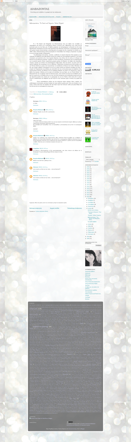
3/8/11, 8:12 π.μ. (49, 109)
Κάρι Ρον (98, 337)
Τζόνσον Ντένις (65, 398)
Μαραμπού (70, 354)
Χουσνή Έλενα (32, 411)
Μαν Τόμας (77, 352)
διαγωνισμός (54, 326)
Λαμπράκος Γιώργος (34, 347)
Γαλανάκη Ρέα (50, 316)
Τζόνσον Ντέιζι (57, 398)
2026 (88, 167)
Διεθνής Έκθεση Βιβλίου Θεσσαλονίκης (92, 326)
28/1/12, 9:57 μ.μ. (44, 148)
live (42, 413)
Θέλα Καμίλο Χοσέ (42, 334)
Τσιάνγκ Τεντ (99, 401)
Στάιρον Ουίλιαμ (41, 394)
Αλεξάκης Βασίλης (45, 307)
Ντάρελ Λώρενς (41, 370)
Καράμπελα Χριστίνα (72, 337)
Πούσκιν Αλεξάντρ (43, 384)
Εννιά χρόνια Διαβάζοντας (94, 130)
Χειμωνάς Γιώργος (38, 410)
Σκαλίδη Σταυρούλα (52, 391)
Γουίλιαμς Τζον (88, 322)
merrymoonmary (73, 428)
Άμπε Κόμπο (92, 307)
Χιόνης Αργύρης (57, 410)
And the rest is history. (93, 210)
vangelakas (36, 148)
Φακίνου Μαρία (77, 403)
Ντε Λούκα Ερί (54, 370)
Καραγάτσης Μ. (63, 337)
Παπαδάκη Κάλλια (72, 378)
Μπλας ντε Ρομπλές (63, 364)
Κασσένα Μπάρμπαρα (96, 338)
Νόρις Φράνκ (97, 368)
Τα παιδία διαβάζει (92, 221)
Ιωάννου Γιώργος (89, 334)
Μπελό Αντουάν (83, 362)
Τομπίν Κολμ (52, 400)
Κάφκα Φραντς (42, 339)
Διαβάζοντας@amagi (40, 327)
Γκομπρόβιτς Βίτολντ (96, 319)
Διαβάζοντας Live (67, 16)
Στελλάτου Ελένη (70, 394)
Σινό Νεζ (46, 391)
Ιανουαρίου (91, 234)
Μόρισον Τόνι (87, 358)
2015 (88, 188)
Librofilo (87, 295)
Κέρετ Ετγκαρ (31, 341)
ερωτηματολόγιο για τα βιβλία (44, 331)
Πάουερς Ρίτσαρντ (46, 378)
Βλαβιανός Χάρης (69, 314)
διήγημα (37, 328)
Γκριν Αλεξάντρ (93, 320)
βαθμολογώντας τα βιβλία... (83, 311)
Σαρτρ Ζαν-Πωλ (91, 388)
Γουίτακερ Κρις (32, 323)
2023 (88, 172)
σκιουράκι (97, 391)
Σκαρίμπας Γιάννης (81, 391)
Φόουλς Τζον (35, 406)
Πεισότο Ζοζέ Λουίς (35, 381)
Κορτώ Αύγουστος (33, 344)
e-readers (93, 411)
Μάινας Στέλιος (41, 351)
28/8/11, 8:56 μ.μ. (43, 118)
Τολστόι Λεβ (31, 400)
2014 (88, 190)
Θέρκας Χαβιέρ (60, 334)
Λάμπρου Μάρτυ (52, 347)
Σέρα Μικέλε (77, 390)
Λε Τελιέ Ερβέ (97, 347)
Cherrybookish (88, 292)
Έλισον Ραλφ (46, 329)
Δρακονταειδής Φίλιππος (52, 328)
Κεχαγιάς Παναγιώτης (59, 341)
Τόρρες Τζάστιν (59, 400)
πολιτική (97, 383)
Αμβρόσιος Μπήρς (85, 307)
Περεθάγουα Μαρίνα (80, 381)
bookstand (74, 411)
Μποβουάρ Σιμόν (72, 364)
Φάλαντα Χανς (85, 403)
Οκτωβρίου (91, 202)
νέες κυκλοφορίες (36, 368)
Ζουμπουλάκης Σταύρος (54, 332)
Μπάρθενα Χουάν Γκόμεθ (48, 361)
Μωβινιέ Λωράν (67, 367)
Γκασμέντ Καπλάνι (39, 319)
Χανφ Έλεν (68, 408)
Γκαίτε (68, 317)
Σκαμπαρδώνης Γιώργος (62, 391)
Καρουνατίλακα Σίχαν (33, 338)
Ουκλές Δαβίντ (69, 375)
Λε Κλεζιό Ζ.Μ (91, 347)
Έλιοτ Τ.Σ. (40, 329)
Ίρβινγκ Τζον (73, 334)
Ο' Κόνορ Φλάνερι (41, 374)
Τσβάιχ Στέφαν (76, 401)
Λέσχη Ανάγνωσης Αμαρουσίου (92, 281)
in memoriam (37, 413)
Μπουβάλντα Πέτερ (47, 365)
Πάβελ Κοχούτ (87, 375)
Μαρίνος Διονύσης (96, 354)
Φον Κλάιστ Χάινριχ (91, 404)
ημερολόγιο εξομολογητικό (88, 332)
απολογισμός (63, 310)
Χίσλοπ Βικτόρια (73, 410)
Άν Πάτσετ (98, 307)
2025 (88, 168)
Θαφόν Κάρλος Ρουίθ (33, 334)
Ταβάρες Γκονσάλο (40, 397)
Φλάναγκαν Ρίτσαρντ (61, 404)
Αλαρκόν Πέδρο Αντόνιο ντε (34, 307)
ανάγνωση (33, 309)
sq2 (50, 413)
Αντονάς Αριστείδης (92, 309)
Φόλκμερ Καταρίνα (82, 404)
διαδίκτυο (80, 326)
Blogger (83, 428)
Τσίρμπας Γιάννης (48, 403)
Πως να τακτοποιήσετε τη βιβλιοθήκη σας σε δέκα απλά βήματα (95, 116)
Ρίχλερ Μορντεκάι (68, 385)
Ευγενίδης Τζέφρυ (55, 331)
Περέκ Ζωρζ (87, 381)
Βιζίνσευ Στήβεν (44, 314)
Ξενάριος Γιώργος (97, 372)
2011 (88, 196)
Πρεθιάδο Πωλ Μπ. (58, 384)
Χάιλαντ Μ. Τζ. (62, 407)
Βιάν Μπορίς (91, 313)
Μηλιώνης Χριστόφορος (58, 357)
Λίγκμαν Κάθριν (97, 348)
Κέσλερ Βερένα (44, 341)
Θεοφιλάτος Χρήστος (51, 334)
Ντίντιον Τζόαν (80, 371)
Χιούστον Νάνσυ (65, 410)
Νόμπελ (81, 368)
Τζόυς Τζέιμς (72, 398)
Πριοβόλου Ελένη (67, 384)
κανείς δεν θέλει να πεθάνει (36, 337)
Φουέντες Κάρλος (74, 406)
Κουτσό (76, 344)
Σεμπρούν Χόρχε (51, 390)
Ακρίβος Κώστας (96, 305)
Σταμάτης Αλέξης (49, 394)
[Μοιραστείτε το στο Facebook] (64, 92)
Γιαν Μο (98, 316)
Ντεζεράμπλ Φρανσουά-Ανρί (64, 370)
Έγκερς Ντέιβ (86, 328)
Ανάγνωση (87, 273)
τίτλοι (86, 398)
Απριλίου (90, 228)
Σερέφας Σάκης (84, 390)
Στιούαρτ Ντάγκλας (44, 395)
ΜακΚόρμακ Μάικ (73, 351)
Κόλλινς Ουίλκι (63, 342)
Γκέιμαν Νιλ (47, 319)
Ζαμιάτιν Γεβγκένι (83, 331)
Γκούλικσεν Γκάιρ (60, 320)
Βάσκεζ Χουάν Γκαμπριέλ (81, 313)
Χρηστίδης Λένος (47, 411)
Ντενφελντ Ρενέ (94, 370)
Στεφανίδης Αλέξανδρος (95, 394)
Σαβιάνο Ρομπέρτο (49, 387)
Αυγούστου (91, 206)
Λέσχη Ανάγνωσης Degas (91, 283)
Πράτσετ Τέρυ (51, 384)
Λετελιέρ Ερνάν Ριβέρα (76, 348)
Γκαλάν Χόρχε (81, 317)
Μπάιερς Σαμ (88, 360)
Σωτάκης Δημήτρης (85, 395)
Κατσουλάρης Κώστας (33, 339)
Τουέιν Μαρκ (66, 400)
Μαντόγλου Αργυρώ (53, 354)
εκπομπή (31, 329)
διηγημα (31, 328)
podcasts (46, 413)
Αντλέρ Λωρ (85, 309)
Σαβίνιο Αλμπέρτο (58, 387)
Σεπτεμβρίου (91, 204)
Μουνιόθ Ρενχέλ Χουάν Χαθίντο (39, 360)
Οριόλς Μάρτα (46, 375)
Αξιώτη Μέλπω (49, 310)
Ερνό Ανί (100, 329)
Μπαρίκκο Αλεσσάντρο (59, 361)
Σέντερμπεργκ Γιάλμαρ (60, 390)
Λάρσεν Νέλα (58, 347)
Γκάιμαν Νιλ (62, 317)
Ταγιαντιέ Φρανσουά (49, 397)
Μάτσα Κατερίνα (99, 355)
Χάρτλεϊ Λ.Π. (95, 408)
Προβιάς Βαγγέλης (75, 384)
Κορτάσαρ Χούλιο (96, 342)
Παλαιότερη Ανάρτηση (74, 208)
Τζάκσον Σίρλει (32, 398)
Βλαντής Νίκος (77, 314)
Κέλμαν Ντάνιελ (84, 339)
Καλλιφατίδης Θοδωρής (82, 335)
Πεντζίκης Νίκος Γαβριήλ (69, 381)
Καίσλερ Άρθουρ (50, 335)
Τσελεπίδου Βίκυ (84, 401)
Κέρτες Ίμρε (38, 341)
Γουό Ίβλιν (60, 323)
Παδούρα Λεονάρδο (96, 375)
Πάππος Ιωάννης (65, 380)
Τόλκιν (99, 398)
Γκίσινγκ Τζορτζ (70, 319)
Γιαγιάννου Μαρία (92, 316)
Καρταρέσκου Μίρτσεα (60, 338)
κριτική (42, 345)
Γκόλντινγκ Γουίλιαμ (87, 319)
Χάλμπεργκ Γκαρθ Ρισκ (77, 407)
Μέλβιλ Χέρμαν (33, 357)
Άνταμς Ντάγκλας (68, 309)
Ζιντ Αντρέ (47, 332)
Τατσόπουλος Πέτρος (88, 397)
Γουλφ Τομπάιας (54, 323)
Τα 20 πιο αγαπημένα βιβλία (95, 92)
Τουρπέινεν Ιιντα (74, 400)
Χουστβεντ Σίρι (40, 411)
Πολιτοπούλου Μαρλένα (33, 384)
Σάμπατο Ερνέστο (53, 388)
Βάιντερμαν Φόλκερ (96, 311)
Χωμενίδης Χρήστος (55, 411)
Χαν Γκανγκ (43, 408)
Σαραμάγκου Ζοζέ (72, 388)
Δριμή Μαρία (61, 328)
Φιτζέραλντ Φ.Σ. (53, 404)
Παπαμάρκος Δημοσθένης (34, 380)
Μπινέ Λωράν (54, 364)
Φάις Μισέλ (70, 403)
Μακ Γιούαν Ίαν (55, 351)
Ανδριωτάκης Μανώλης (58, 309)
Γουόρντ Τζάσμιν (67, 323)
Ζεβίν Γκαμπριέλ (40, 332)
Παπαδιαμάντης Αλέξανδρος (94, 378)
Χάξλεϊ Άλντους (74, 408)
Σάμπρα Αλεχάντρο (63, 388)
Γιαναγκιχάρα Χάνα (33, 317)
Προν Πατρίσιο (83, 384)
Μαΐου (89, 226)
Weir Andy (54, 413)
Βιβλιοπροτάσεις (37, 94)
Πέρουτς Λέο (94, 381)
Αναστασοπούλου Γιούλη (46, 309)
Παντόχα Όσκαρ (37, 378)
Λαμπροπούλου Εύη (43, 347)
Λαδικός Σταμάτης (98, 345)
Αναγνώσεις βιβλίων (90, 271)
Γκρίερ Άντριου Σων (84, 320)
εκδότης (98, 328)
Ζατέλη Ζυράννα (32, 332)
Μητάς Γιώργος (67, 357)
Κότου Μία (41, 344)
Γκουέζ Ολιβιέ (52, 320)
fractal (32, 413)
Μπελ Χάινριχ (75, 362)
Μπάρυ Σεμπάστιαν (88, 361)
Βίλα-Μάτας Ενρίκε (61, 314)
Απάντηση (35, 105)
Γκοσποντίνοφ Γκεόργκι (43, 320)
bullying (88, 411)
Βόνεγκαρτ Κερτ (97, 314)
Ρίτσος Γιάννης (60, 385)
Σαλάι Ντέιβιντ (89, 387)
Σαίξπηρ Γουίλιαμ (74, 387)
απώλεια (77, 310)
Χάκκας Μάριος (69, 407)
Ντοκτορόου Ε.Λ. (96, 371)
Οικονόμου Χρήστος (88, 374)
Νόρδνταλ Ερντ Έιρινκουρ (89, 368)
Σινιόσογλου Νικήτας (39, 391)
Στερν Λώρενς (78, 394)
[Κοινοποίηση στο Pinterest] (66, 92)
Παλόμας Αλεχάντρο (60, 377)
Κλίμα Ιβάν (98, 341)
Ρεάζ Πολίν (36, 385)
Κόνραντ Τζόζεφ (71, 342)
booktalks (81, 411)
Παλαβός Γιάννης (51, 377)
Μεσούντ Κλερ (49, 357)
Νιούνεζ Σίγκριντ (60, 368)
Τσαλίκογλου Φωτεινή (42, 401)
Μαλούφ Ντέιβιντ (59, 352)
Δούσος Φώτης (43, 328)
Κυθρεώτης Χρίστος (70, 345)
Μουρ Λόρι (48, 360)
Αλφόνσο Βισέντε (70, 307)
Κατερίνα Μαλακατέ (38, 109)
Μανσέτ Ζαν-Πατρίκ (85, 352)
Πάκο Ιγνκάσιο (43, 377)
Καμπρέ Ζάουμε (91, 335)
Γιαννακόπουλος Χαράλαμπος (44, 317)
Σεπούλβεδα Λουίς (70, 390)
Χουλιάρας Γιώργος (96, 410)
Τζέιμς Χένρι (50, 398)
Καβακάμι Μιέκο (97, 334)
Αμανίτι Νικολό (78, 307)
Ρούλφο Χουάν (94, 385)
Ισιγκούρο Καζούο (80, 334)
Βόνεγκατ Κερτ (32, 316)
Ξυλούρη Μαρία (32, 374)
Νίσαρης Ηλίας (67, 368)
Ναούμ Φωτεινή (83, 367)
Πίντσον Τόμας (60, 383)
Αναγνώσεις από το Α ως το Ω (46, 16)
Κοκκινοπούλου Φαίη (55, 342)
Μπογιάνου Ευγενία (81, 364)
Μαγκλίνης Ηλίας (32, 351)
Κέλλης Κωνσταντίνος (65, 339)
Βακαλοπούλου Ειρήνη (44, 313)
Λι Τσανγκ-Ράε (89, 348)
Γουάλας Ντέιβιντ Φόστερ (56, 322)
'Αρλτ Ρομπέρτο (32, 305)
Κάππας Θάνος (56, 337)
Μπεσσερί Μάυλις (38, 364)
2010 (88, 236)
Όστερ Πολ (53, 375)
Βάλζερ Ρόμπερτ (54, 313)
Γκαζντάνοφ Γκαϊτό (55, 317)
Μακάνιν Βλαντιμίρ (64, 351)
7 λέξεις (42, 305)
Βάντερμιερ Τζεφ (71, 313)
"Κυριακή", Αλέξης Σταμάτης (94, 215)
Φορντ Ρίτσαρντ (52, 406)
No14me (87, 299)
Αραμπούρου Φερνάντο (85, 310)
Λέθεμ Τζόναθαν (38, 348)
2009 (88, 238)
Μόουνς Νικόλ (72, 358)
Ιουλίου (90, 208)
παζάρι (30, 377)
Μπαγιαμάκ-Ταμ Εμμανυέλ (79, 360)
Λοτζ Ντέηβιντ (61, 350)
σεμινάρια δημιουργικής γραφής (39, 390)
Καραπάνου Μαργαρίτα (82, 337)
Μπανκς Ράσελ (39, 361)
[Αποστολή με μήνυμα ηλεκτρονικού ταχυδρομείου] (60, 92)
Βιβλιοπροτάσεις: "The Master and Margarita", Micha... (94, 218)
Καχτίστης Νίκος (50, 339)
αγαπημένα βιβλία (49, 305)
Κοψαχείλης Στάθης (83, 344)
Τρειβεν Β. (98, 400)
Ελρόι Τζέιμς (60, 329)
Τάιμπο (56, 397)
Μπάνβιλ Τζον (32, 361)
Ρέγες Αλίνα (42, 385)
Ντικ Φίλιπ (65, 371)
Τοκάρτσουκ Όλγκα (92, 398)
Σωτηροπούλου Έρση (95, 395)
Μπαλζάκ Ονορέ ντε (96, 360)
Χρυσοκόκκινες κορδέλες (91, 290)
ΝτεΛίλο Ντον (86, 370)
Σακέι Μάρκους (82, 387)
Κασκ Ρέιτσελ (87, 338)
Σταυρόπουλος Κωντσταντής (60, 394)
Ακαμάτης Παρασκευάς (86, 305)
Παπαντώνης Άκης (44, 380)
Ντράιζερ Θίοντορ (69, 372)
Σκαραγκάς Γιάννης (72, 391)
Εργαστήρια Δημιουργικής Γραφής (90, 329)
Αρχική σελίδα (33, 16)
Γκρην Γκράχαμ (76, 320)
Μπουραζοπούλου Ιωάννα (89, 365)
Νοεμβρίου (90, 200)
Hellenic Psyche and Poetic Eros (93, 293)
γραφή (81, 323)
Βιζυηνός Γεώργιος (51, 314)
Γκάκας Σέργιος (74, 317)
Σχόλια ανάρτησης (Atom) (42, 211)
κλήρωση (92, 341)
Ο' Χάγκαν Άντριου (50, 374)
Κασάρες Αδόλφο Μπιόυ (78, 338)
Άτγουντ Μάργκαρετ (55, 311)
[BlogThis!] (61, 92)
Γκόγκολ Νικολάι (77, 319)
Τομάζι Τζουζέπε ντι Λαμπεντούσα (42, 400)
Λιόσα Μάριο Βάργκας (34, 350)
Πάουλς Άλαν (54, 378)
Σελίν (30, 390)
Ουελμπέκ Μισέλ (62, 375)
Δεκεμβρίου (91, 198)
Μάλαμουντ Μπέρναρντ (50, 352)
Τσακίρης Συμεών (32, 401)
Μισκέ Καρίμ (91, 357)
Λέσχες (59, 348)
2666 (38, 305)
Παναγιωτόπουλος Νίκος (79, 377)
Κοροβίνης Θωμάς (87, 342)
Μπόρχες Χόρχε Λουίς (39, 365)
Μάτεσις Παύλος (90, 355)
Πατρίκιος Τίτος (99, 380)
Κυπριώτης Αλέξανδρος (80, 345)
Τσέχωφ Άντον (92, 401)
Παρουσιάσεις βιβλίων (82, 380)
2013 (88, 192)
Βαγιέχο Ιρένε (72, 311)
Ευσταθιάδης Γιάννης (65, 331)
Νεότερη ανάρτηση (35, 208)
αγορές (68, 305)
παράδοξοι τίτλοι (73, 380)
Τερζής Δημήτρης (97, 397)
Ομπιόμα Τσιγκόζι (97, 374)
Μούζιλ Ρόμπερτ (94, 358)
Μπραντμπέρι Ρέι (44, 367)
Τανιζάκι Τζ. (70, 397)
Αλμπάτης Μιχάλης (62, 307)
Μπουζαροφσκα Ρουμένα (65, 365)
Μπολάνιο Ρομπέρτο (91, 364)
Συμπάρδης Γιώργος (63, 395)
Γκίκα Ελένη (53, 319)
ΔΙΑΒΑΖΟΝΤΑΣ (39, 8)
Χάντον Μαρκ (62, 408)
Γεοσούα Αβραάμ (76, 316)
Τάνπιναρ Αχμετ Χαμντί (78, 397)
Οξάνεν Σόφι (39, 375)
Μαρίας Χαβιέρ (86, 354)
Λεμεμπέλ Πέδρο (46, 348)
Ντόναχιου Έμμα (32, 372)
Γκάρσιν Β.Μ (31, 319)
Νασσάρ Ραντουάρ (91, 367)
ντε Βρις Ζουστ (48, 370)
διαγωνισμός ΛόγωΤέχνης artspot (67, 326)
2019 (88, 180)
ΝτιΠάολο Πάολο (88, 371)
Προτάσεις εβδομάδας (92, 384)
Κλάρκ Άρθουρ (80, 341)
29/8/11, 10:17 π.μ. (50, 135)
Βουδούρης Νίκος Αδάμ (41, 316)
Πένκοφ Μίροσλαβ (59, 381)
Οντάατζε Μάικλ (32, 375)
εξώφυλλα (66, 329)
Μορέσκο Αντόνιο (80, 358)
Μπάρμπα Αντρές (69, 361)
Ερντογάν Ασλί (33, 331)
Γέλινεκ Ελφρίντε (58, 316)
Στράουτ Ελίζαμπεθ (53, 395)
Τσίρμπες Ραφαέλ (57, 403)
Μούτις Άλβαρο (69, 360)
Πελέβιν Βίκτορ (43, 381)
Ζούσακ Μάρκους (64, 332)
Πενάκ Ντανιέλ (51, 381)
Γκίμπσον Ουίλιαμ (61, 319)
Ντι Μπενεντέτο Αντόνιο (49, 371)
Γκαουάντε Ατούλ (97, 317)
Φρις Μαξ (36, 407)
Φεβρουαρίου (91, 232)
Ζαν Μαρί (90, 331)
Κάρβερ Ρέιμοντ (91, 337)
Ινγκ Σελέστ (66, 334)
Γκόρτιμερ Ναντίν (33, 320)
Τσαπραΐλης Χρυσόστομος (67, 401)
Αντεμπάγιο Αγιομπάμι (77, 309)
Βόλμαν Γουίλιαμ (85, 314)
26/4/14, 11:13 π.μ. (43, 175)
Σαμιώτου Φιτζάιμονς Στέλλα (43, 388)
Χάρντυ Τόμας (82, 408)
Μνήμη (41, 358)
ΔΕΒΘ (47, 325)
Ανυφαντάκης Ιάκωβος (40, 310)
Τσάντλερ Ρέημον (50, 401)
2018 (88, 182)
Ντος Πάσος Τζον (40, 372)
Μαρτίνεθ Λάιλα (74, 355)
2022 (88, 174)
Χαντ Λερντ (50, 408)
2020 (88, 178)
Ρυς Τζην (35, 387)
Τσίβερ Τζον (33, 403)
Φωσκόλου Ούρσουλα (53, 407)
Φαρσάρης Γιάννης (93, 403)
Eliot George (99, 411)
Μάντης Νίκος (44, 354)
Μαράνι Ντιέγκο (79, 354)
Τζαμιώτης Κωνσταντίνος (42, 398)
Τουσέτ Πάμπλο (81, 400)
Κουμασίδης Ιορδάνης (58, 344)
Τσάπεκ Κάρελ (58, 401)
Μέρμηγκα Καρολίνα (41, 357)
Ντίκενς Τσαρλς (73, 371)
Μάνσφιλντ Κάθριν (93, 352)
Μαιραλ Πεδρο (48, 351)
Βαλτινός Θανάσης (62, 313)
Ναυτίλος (87, 285)
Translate (96, 161)
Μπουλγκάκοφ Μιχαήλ (47, 94)
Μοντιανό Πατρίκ (64, 358)
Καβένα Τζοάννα (42, 335)
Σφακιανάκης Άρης (71, 395)
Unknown (35, 167)
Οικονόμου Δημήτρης (79, 374)
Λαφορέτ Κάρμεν (75, 347)
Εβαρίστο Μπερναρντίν (69, 328)
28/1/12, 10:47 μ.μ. (50, 158)
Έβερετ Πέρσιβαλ (78, 328)
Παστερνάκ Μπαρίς (90, 380)
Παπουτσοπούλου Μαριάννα (55, 380)
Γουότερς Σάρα (75, 323)
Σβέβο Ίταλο (98, 388)
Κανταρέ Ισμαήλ (48, 337)
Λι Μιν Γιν (83, 348)
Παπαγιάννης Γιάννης (63, 378)
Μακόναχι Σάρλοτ (81, 351)
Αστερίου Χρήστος (45, 311)
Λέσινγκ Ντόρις (53, 348)
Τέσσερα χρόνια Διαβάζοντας (95, 100)
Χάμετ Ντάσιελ (94, 407)
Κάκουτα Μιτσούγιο (58, 335)
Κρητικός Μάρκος (37, 345)
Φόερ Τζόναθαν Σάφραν (72, 404)
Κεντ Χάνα (98, 339)
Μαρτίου (90, 230)
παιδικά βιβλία (36, 377)
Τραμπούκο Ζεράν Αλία (90, 400)
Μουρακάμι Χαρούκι (56, 360)
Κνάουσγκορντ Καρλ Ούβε (34, 342)
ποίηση (91, 383)
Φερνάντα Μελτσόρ (44, 404)
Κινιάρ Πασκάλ (67, 341)
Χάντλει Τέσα (55, 408)
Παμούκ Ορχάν (69, 377)
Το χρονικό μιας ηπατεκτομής (95, 138)
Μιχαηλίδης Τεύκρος (34, 358)
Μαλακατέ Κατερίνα (39, 352)
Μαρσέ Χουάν (61, 355)
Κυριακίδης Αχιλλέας (89, 345)
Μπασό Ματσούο (97, 361)
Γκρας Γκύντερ (68, 320)
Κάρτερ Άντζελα (70, 338)
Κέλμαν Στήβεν (91, 339)
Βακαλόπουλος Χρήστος (34, 313)
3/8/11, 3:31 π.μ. (43, 101)
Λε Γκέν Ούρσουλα (83, 347)
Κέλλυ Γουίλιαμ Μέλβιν (75, 339)
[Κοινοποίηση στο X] (63, 92)
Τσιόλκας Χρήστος (40, 403)
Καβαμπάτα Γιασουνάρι (33, 335)
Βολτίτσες (87, 276)
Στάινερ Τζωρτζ (34, 394)
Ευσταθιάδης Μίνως (75, 331)
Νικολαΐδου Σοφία (52, 368)
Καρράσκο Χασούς (50, 338)
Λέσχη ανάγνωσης (66, 348)
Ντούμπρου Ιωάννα (60, 372)
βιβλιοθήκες (97, 313)
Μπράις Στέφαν (36, 367)
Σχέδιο (78, 395)
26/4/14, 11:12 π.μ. (43, 167)
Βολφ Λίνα (91, 314)
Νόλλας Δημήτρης (75, 368)
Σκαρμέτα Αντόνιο (90, 391)
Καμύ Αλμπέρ (97, 335)
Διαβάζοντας (92, 325)
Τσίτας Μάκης (64, 403)
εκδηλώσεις (93, 328)
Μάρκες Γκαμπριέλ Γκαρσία (35, 355)
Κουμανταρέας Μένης (48, 344)
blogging (68, 411)
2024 (88, 170)
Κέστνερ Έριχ (51, 341)
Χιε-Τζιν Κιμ (46, 410)
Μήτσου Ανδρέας (75, 357)
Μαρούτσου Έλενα (45, 355)
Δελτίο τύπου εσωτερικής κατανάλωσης (91, 279)
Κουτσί (64, 344)
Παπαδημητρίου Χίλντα (82, 378)
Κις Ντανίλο (74, 341)
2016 (88, 186)
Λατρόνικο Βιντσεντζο (67, 347)
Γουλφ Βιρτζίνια (39, 323)
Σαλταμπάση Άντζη (33, 388)
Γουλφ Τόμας (47, 323)
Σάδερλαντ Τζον (66, 387)
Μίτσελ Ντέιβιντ (98, 357)
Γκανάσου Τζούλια (88, 317)
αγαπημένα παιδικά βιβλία (60, 305)
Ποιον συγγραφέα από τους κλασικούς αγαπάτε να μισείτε (96, 123)
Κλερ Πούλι (87, 341)
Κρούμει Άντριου (62, 345)
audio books (63, 411)
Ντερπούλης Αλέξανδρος (38, 371)
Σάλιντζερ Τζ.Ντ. (97, 387)
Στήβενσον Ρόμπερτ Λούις (34, 395)
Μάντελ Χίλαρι (36, 354)
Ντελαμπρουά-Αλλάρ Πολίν (76, 370)
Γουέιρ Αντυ (72, 322)
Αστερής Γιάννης (36, 311)
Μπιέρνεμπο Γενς (46, 364)
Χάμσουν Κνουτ (36, 408)
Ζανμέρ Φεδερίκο (97, 331)
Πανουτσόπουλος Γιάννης (90, 377)
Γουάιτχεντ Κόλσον (45, 322)
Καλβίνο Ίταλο (73, 335)
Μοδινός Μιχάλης (47, 358)
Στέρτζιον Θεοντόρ (86, 394)
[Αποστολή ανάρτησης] (57, 91)
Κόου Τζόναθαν (79, 342)
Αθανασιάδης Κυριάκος (76, 305)
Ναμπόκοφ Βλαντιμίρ (75, 367)
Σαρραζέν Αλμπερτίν (83, 388)
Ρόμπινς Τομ (81, 385)
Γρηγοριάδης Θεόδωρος (91, 323)
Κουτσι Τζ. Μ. (70, 344)
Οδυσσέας (65, 374)
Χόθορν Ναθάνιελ (81, 410)
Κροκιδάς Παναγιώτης (51, 345)
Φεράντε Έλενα (36, 404)
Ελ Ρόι (35, 329)
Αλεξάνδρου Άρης (53, 307)
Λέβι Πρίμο (31, 348)
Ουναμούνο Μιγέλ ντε (78, 375)
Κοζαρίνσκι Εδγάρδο (46, 342)
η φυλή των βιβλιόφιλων (74, 332)
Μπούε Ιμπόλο (55, 365)
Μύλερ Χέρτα (59, 367)
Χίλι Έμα (51, 410)
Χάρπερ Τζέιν (88, 408)
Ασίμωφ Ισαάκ (93, 310)
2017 (88, 184)
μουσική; (63, 360)
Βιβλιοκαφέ (87, 275)
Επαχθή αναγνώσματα (74, 329)
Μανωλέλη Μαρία (62, 354)
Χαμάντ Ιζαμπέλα (87, 407)
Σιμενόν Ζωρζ (91, 390)
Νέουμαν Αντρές (44, 368)
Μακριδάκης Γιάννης (90, 351)
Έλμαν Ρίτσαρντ (53, 329)
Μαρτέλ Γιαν (67, 355)
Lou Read (87, 297)
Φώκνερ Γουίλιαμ (43, 407)
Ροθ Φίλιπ (75, 385)
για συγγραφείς (84, 316)
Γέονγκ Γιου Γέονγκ (67, 316)
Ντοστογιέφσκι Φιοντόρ (50, 372)
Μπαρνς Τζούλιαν (78, 361)
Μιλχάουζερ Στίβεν (84, 357)
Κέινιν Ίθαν (57, 339)
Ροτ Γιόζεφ (87, 385)
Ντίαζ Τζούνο (58, 371)
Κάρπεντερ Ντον (42, 338)
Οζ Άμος (72, 374)
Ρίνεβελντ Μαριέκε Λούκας (51, 385)
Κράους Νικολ (91, 344)
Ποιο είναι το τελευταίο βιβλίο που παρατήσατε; (96, 108)
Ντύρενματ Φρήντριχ (87, 372)
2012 (88, 194)
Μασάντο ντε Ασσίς (82, 355)
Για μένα (58, 16)
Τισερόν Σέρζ (81, 398)
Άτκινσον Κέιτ (65, 311)
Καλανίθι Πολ (66, 335)
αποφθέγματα (70, 310)
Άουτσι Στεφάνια (56, 310)
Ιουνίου (90, 224)
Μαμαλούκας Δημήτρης (68, 352)
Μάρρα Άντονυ (54, 355)
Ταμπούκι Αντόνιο (63, 397)
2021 (88, 176)
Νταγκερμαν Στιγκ (32, 370)
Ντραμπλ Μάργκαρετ (78, 372)
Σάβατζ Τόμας (41, 387)
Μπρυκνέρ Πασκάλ (52, 367)
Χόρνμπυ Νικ (88, 410)
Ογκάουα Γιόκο (58, 374)
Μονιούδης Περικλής (56, 358)
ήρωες (99, 332)
